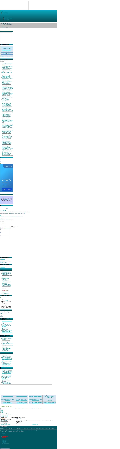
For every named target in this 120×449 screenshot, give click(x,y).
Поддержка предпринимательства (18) (6, 363)
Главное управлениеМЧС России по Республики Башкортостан (49, 396)
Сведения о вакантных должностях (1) (6, 381)
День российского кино (4, 421)
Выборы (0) (4, 339)
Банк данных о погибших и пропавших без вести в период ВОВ (35, 400)
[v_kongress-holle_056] (4, 416)
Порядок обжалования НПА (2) (7, 361)
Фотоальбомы (6, 19)
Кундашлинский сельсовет (6, 50)
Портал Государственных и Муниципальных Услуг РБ (7, 403)
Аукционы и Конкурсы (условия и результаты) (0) (6, 383)
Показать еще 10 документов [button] (5, 74)
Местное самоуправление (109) (7, 358)
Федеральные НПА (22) (6, 331)
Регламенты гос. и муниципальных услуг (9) (6, 379)
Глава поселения (6, 17)
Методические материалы (6, 277)
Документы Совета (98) (6, 324)
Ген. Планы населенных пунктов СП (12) (6, 340)
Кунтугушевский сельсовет (6, 46)
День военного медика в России (6, 422)
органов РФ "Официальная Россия (36, 396)
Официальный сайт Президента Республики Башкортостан (21, 403)
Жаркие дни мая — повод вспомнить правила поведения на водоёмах (7, 78)
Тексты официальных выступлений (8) (5, 329)
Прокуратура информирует (6, 23)
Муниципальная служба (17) (6, 374)
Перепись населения (5, 27)
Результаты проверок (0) (6, 364)
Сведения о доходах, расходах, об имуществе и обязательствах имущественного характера (6, 283)
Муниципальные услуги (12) (6, 375)
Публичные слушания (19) (6, 327)
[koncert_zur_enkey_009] (4, 413)
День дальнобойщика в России (5, 424)
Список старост (6, 20)
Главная (3, 433)
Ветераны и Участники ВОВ (8, 18)
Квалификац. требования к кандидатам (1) (6, 373)
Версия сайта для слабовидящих (5, 228)
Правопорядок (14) (5, 342)
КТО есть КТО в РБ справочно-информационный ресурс (8, 396)
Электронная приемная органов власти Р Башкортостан (7, 400)
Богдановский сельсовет (7, 48)
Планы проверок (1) (5, 360)
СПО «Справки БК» (5, 293)
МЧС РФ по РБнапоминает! (4, 441)
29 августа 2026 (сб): (4, 423)
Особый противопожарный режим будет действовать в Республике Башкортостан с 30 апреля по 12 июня (7, 81)
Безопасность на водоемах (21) (7, 338)
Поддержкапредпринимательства (5, 443)
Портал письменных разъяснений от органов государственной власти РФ (21, 400)
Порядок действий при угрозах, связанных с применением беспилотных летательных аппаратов (7, 64)
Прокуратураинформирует (4, 434)
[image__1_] (2, 410)
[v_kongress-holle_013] (4, 415)
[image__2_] (2, 411)
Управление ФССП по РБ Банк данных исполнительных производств (49, 403)
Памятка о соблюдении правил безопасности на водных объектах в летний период (7, 69)
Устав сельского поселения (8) (7, 330)
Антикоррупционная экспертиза (5, 276)
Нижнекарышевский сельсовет (7, 51)
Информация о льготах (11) (6, 356)
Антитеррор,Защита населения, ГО (5, 439)
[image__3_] (2, 412)
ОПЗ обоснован (3, 210)
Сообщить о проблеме (6, 189)
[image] (1, 409)
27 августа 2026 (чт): (4, 420)
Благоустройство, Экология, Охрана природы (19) (6, 349)
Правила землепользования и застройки (6, 219)
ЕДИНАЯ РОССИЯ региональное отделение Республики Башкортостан (22, 396)
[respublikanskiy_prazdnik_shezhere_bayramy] (7, 414)
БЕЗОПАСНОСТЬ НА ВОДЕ (7, 72)
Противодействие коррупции (7, 24)
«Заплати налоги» (7, 199)
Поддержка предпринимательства (7, 26)
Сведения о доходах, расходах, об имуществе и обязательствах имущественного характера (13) (7, 371)
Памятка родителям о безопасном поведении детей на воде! (7, 76)
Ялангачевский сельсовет (7, 53)
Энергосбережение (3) (5, 350)
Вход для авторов (35, 424)
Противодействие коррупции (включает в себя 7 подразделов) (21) (7, 333)
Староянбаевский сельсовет (6, 56)
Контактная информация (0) (6, 357)
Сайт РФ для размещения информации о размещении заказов (35, 403)
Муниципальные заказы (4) (6, 376)
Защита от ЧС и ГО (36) (6, 341)
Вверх (17, 423)
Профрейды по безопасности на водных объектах (7, 67)
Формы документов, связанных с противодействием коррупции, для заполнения (6, 279)
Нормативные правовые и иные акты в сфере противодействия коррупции (7, 274)
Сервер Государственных (33, 396)
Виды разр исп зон (6, 227)
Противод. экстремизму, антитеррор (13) (6, 347)
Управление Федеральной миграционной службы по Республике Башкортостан (49, 400)
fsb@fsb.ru (6, 300)
